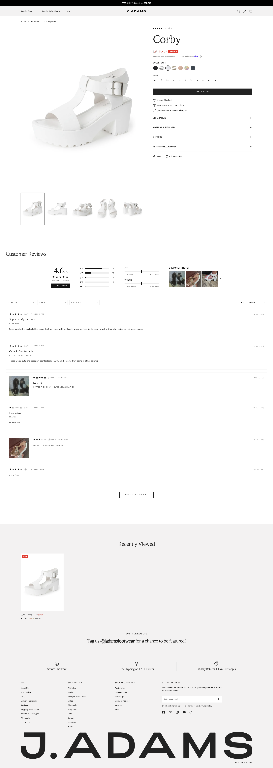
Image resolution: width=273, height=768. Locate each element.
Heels (70, 692)
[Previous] (27, 109)
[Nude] (31, 618)
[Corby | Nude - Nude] (180, 68)
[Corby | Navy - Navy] (193, 68)
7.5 (179, 80)
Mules (70, 701)
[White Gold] (29, 618)
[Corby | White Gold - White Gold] (174, 68)
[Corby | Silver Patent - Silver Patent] (161, 68)
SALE (117, 709)
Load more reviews (136, 495)
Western (118, 705)
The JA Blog (26, 692)
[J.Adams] (136, 11)
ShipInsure (25, 705)
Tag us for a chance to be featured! (136, 641)
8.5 (191, 80)
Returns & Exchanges (30, 713)
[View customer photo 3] (210, 279)
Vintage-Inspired (122, 701)
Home (23, 21)
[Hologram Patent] (33, 618)
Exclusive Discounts (29, 701)
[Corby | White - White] (167, 68)
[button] (251, 11)
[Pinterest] (170, 712)
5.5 (155, 80)
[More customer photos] (220, 278)
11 (215, 80)
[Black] (21, 618)
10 (209, 80)
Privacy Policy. (206, 706)
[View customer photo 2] (193, 279)
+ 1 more (38, 619)
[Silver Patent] (24, 618)
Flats (70, 713)
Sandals (71, 718)
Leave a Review (61, 286)
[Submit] (218, 699)
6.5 (167, 80)
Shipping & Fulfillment (30, 709)
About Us (25, 688)
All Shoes (35, 21)
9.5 (203, 80)
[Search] (238, 11)
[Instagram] (177, 712)
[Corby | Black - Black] (155, 68)
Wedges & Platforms (77, 696)
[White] (26, 618)
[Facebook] (163, 712)
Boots (70, 726)
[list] (82, 109)
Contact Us (25, 722)
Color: (160, 63)
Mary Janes (72, 709)
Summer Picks (121, 692)
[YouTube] (184, 712)
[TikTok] (191, 712)
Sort (243, 302)
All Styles (72, 688)
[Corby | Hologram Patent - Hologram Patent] (186, 68)
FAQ (22, 696)
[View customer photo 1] (177, 279)
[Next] (138, 109)
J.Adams (248, 762)
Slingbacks (72, 705)
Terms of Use (193, 706)
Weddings (119, 696)
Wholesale (25, 718)
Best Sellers (120, 688)
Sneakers (72, 722)
